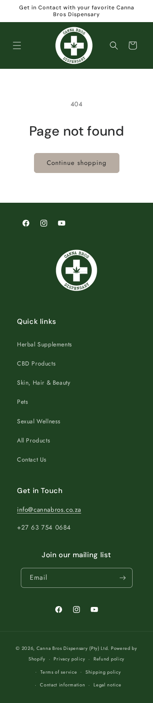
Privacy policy (69, 658)
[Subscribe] (122, 578)
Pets (22, 401)
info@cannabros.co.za (49, 509)
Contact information (62, 684)
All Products (33, 440)
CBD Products (36, 363)
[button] (17, 45)
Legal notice (107, 684)
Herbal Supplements (44, 344)
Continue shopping (77, 162)
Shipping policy (103, 672)
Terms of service (58, 672)
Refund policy (109, 658)
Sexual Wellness (39, 421)
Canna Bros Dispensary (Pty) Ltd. (73, 648)
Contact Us (32, 459)
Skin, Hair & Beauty (43, 382)
